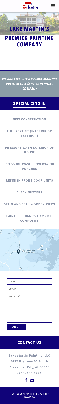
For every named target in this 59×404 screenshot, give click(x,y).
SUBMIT (16, 326)
